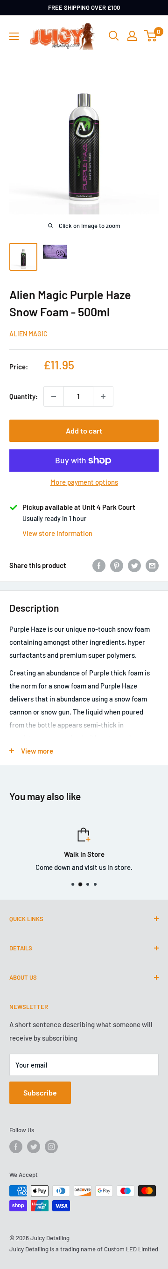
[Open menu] (14, 36)
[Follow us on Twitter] (33, 1146)
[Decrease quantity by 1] (53, 396)
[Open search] (114, 36)
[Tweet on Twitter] (134, 565)
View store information (57, 533)
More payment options (84, 482)
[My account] (132, 36)
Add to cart (84, 430)
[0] (151, 35)
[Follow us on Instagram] (51, 1146)
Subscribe (40, 1092)
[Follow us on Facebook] (15, 1146)
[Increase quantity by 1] (103, 396)
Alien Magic (28, 334)
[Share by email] (152, 565)
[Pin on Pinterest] (116, 565)
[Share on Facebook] (98, 565)
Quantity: (23, 396)
